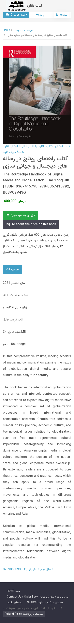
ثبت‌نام (63, 15)
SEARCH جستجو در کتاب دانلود (45, 602)
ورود (42, 15)
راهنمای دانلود (14, 602)
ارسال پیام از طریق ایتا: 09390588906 (28, 569)
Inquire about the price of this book (31, 224)
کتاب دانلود (34, 5)
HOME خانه (13, 591)
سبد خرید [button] (17, 15)
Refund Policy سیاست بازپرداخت (24, 614)
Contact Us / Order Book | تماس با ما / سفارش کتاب (37, 597)
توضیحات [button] (12, 269)
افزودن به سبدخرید (23, 215)
